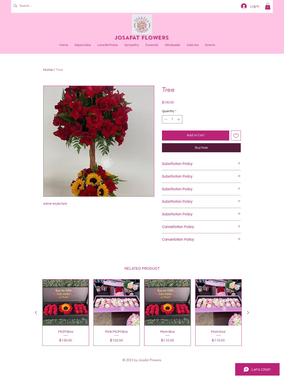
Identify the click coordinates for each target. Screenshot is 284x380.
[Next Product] (248, 312)
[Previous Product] (36, 312)
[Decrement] (165, 119)
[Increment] (179, 119)
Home (48, 69)
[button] (267, 6)
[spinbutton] (172, 119)
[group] (142, 312)
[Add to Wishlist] (236, 136)
